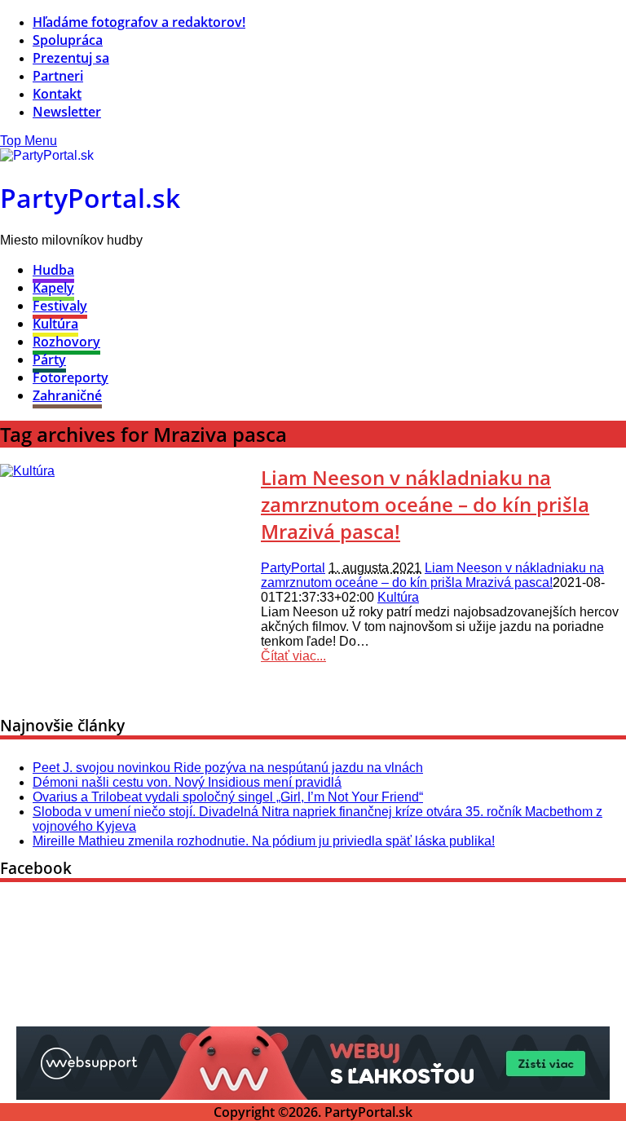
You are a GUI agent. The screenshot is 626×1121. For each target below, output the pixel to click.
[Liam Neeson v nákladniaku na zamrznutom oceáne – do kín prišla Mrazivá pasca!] (27, 471)
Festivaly (60, 306)
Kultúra (55, 324)
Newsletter (67, 112)
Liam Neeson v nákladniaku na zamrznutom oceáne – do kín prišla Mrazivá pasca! (425, 504)
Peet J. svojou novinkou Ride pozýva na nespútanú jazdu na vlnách (228, 768)
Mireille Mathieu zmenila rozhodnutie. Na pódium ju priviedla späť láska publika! (264, 841)
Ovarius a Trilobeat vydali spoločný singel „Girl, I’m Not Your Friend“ (228, 797)
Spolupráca (68, 40)
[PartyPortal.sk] (47, 155)
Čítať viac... (293, 656)
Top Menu (28, 141)
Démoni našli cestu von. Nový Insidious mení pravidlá (187, 782)
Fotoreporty (70, 377)
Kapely (53, 288)
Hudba (53, 270)
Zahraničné (67, 395)
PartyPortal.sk (90, 197)
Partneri (58, 76)
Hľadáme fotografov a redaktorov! (139, 22)
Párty (49, 360)
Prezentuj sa (71, 58)
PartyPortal (293, 568)
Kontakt (57, 94)
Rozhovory (66, 342)
